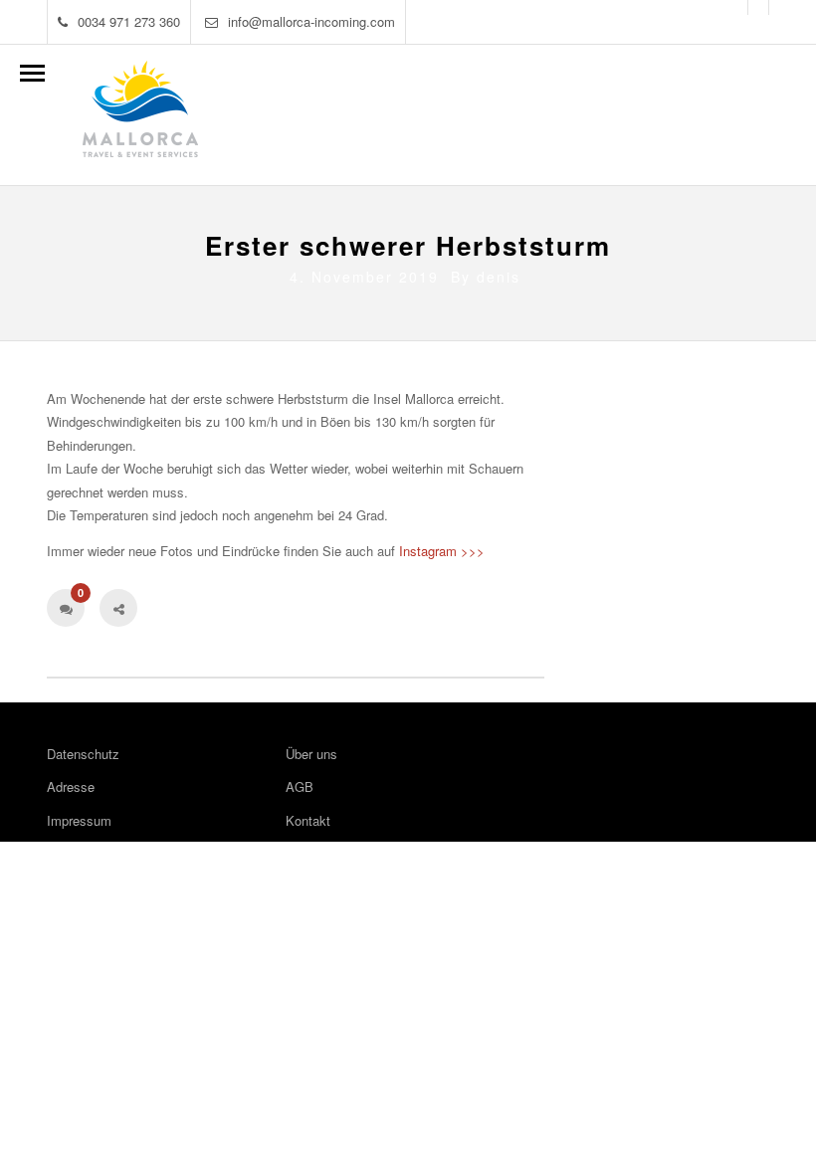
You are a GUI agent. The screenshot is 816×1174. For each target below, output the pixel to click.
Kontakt (308, 820)
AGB (299, 786)
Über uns (311, 753)
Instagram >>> (442, 550)
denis (498, 277)
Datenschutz (83, 753)
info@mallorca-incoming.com (311, 21)
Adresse (71, 786)
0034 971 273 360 (129, 21)
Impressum (79, 820)
